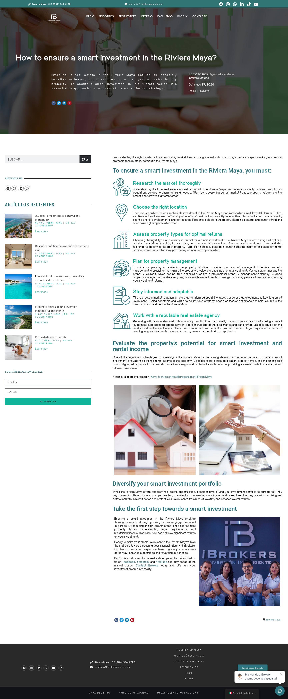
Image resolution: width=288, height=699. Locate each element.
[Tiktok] (61, 668)
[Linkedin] (21, 188)
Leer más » (41, 231)
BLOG (180, 16)
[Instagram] (14, 188)
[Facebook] (8, 188)
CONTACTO (199, 16)
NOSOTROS (106, 16)
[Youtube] (53, 668)
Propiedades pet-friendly (50, 337)
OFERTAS (147, 16)
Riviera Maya (273, 619)
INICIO (90, 16)
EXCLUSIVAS (165, 16)
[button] (54, 103)
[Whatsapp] (27, 188)
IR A (85, 159)
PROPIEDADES (127, 16)
